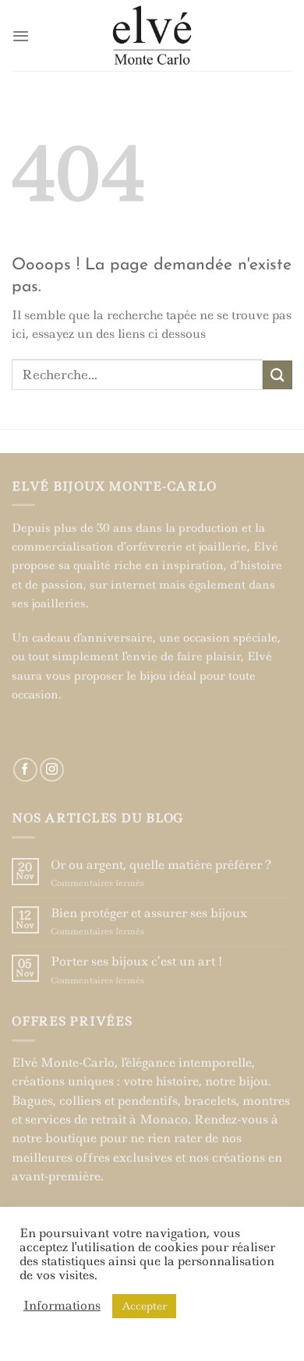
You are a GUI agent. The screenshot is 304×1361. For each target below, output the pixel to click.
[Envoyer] (277, 374)
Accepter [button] (144, 1306)
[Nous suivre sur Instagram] (52, 770)
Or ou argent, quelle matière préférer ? (161, 865)
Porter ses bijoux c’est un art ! (136, 962)
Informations (62, 1306)
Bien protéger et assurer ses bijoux (149, 913)
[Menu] (21, 36)
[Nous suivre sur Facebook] (25, 770)
